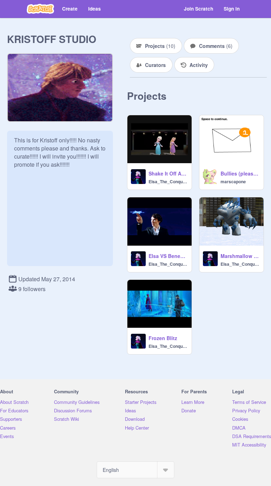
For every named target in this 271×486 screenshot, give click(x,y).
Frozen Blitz (163, 338)
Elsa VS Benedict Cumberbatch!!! (168, 255)
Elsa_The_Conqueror (168, 181)
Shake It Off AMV (168, 173)
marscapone (233, 181)
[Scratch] (40, 9)
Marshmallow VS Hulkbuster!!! (240, 255)
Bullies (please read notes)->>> (240, 173)
